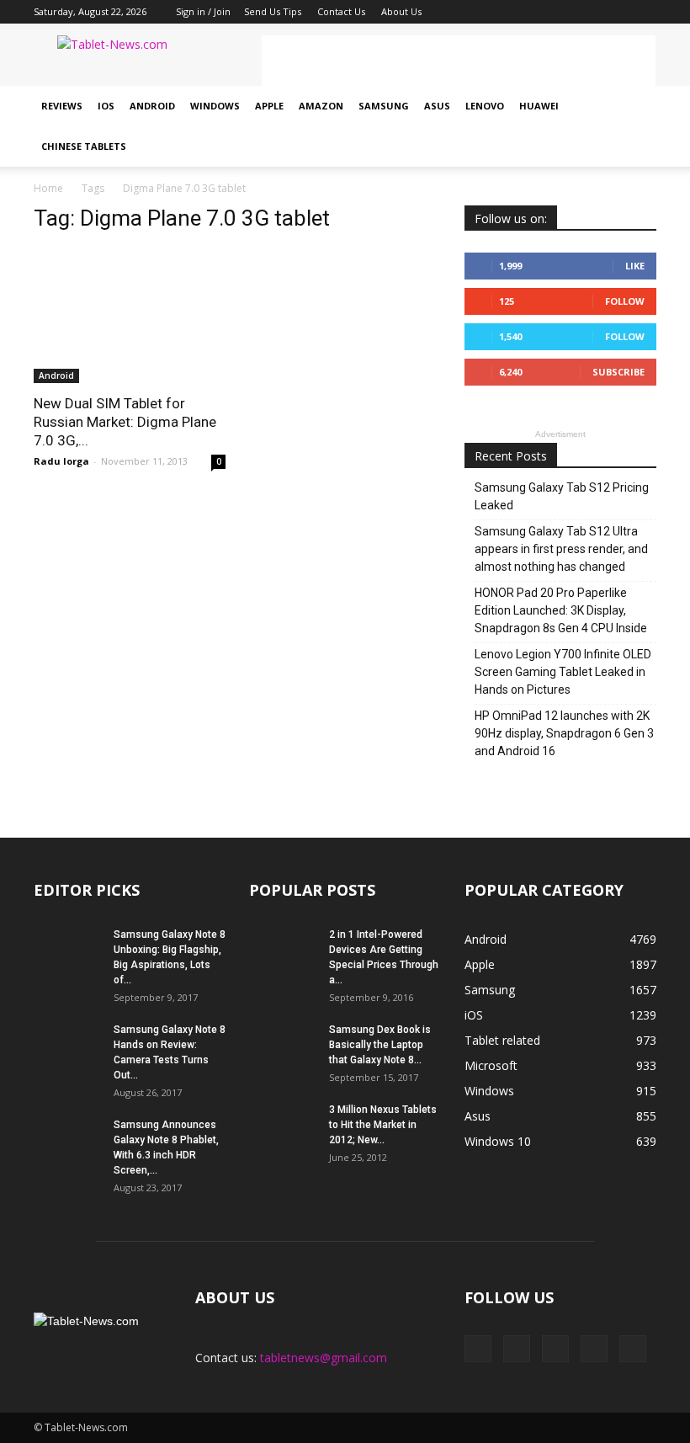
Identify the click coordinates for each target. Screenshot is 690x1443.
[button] (636, 126)
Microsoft (491, 1065)
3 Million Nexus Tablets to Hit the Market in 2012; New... (383, 1125)
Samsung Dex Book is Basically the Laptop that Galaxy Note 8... (380, 1045)
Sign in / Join (203, 11)
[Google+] (560, 12)
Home (48, 188)
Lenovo (484, 105)
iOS (106, 105)
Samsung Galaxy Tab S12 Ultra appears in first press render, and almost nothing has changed (561, 548)
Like (635, 265)
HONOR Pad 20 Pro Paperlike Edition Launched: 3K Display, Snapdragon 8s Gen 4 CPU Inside (561, 610)
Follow (625, 301)
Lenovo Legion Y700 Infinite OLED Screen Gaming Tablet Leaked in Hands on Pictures (563, 671)
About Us (401, 11)
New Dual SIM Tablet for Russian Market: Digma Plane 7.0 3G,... (125, 422)
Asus (437, 105)
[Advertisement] (459, 60)
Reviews (61, 105)
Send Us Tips (272, 11)
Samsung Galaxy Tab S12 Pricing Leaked (562, 496)
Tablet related (502, 1040)
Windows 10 (497, 1141)
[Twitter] (616, 12)
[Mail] (588, 12)
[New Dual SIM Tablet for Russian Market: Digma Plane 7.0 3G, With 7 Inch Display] (130, 315)
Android (152, 105)
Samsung (383, 105)
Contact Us (341, 11)
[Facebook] (532, 12)
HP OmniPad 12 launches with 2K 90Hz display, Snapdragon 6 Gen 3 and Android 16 (564, 733)
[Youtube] (643, 12)
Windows (215, 105)
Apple (269, 105)
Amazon (321, 105)
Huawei (539, 105)
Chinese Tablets (83, 146)
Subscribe (618, 371)
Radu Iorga (61, 461)
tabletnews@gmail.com (323, 1358)
